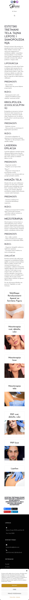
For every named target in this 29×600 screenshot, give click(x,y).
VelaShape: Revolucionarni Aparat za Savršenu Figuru (14, 297)
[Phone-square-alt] (17, 2)
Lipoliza (14, 469)
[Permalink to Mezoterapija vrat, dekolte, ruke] (15, 342)
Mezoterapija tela (14, 387)
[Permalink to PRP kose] (15, 453)
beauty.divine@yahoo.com (12, 547)
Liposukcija (7, 66)
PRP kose (14, 443)
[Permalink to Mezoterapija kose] (15, 370)
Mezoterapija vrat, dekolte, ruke (14, 329)
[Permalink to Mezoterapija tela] (15, 399)
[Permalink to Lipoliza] (15, 479)
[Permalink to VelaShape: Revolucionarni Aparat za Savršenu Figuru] (15, 311)
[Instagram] (14, 2)
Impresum (18, 597)
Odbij (14, 589)
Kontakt (7, 564)
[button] (27, 570)
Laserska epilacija (9, 151)
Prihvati (14, 585)
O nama (7, 567)
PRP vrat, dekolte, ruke (14, 415)
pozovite (6, 284)
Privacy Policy (12, 597)
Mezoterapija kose (14, 359)
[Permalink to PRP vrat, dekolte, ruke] (15, 427)
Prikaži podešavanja (14, 593)
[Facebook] (12, 2)
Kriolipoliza (7, 111)
